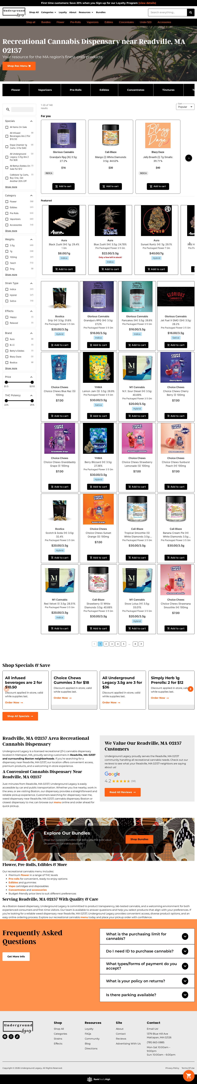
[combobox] (167, 12)
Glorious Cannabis (98, 316)
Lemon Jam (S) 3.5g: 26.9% (98, 391)
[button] (8, 109)
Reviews (121, 1038)
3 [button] (112, 644)
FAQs (88, 1033)
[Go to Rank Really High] (98, 1079)
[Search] (190, 12)
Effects (58, 1043)
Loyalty (63, 12)
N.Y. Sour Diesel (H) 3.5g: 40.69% (137, 393)
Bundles (100, 12)
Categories (47, 12)
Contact (121, 1033)
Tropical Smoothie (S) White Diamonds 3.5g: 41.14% (137, 536)
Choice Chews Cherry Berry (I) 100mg (176, 393)
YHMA (98, 387)
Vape (12, 886)
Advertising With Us (128, 1043)
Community (92, 1038)
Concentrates (17, 889)
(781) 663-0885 (155, 1042)
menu (57, 802)
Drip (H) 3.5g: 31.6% (59, 320)
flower (25, 875)
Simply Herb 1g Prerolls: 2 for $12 (167, 680)
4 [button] (118, 644)
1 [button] (100, 644)
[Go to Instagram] (11, 1036)
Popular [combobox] (182, 106)
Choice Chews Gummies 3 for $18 (71, 680)
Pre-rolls (14, 878)
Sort (180, 104)
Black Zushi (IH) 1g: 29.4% (64, 244)
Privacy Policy (172, 1068)
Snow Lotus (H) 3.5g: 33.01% (137, 605)
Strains (58, 1038)
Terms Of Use (188, 1068)
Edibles (13, 882)
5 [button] (123, 644)
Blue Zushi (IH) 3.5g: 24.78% (110, 244)
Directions (91, 1048)
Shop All (34, 12)
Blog (87, 1043)
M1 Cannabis (137, 387)
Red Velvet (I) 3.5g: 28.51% (59, 603)
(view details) (147, 3)
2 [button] (106, 644)
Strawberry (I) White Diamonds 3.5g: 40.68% (98, 605)
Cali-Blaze (137, 528)
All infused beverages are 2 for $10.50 (23, 682)
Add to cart (66, 269)
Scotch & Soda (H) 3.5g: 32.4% (60, 534)
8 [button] (135, 644)
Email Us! (152, 1028)
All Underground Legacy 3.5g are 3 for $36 (122, 682)
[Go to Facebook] (4, 1036)
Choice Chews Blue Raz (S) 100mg (60, 393)
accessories (39, 889)
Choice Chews (59, 387)
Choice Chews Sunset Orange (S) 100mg (98, 534)
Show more (11, 187)
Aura (64, 240)
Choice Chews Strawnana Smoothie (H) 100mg (176, 605)
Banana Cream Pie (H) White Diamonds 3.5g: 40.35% (176, 536)
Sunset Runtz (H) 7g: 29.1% (156, 244)
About (72, 12)
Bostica (59, 316)
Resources (84, 12)
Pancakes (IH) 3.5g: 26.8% (137, 320)
